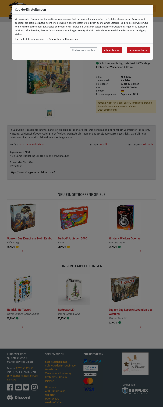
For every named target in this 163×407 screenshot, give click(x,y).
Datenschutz (55, 39)
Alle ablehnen (112, 50)
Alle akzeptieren (138, 50)
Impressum (72, 39)
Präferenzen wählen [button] (83, 50)
